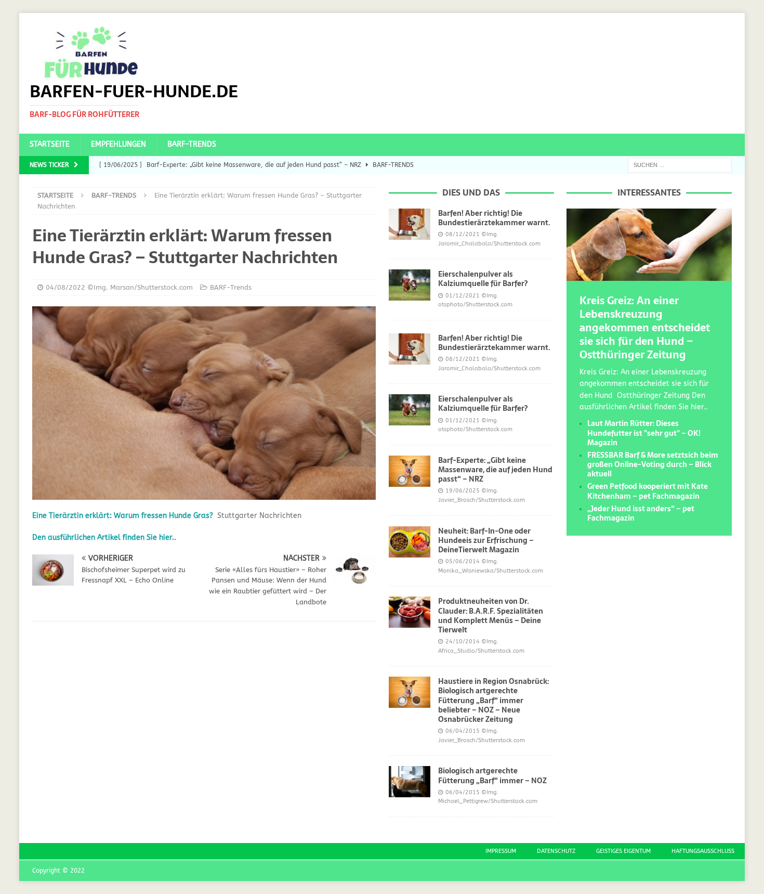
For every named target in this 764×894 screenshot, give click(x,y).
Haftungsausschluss (702, 851)
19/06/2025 (462, 490)
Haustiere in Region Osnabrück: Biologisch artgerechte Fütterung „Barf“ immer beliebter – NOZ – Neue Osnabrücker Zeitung (493, 700)
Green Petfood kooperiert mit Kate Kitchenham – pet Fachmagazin (647, 491)
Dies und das (471, 192)
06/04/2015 (462, 731)
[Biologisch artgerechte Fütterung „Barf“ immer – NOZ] (409, 781)
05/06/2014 (462, 561)
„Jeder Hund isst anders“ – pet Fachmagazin (640, 513)
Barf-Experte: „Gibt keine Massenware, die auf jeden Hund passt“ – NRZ (495, 470)
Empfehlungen (118, 144)
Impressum (500, 851)
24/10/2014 (462, 641)
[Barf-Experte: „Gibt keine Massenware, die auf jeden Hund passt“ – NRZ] (409, 471)
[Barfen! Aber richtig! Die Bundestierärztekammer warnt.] (409, 224)
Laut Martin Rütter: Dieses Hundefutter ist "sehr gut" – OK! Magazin (644, 433)
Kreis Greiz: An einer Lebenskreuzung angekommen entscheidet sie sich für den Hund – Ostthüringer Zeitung (644, 327)
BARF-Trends (191, 144)
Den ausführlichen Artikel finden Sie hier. (103, 537)
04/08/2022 (65, 287)
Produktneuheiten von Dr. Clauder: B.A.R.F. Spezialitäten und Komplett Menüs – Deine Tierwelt (490, 615)
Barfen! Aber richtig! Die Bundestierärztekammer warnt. (494, 218)
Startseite (50, 144)
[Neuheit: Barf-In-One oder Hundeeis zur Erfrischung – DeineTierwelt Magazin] (409, 542)
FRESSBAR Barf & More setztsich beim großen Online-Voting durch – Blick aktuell (652, 464)
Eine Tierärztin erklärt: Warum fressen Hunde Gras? (122, 515)
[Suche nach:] (680, 164)
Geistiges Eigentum (623, 851)
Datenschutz (556, 851)
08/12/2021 (462, 234)
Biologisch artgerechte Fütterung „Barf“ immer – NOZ (492, 775)
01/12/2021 (462, 295)
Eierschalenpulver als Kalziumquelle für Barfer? (483, 278)
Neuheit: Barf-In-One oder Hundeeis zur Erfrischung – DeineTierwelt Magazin (486, 540)
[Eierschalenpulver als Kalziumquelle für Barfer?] (409, 285)
